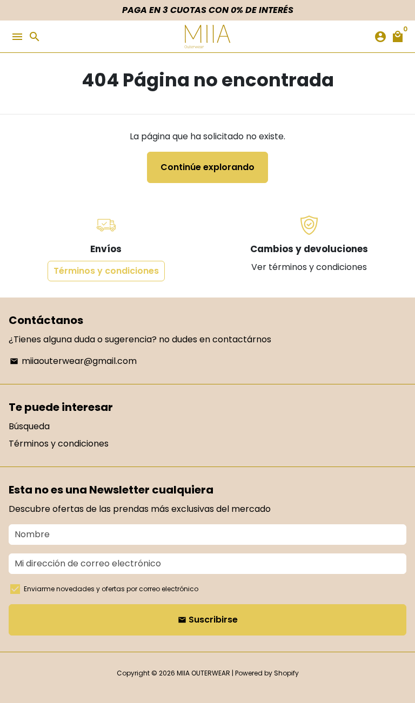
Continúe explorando (207, 167)
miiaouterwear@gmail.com (73, 361)
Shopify (286, 673)
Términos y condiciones (106, 271)
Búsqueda (29, 426)
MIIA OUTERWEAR (203, 673)
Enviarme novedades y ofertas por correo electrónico (111, 588)
